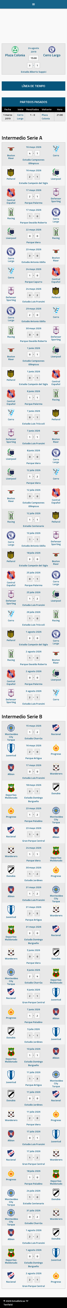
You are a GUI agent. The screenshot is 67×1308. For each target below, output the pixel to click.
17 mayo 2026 (33, 190)
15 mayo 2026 (33, 725)
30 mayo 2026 (33, 328)
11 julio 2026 (33, 1072)
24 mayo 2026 (33, 269)
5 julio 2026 (33, 1029)
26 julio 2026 (33, 612)
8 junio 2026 (33, 450)
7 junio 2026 (33, 411)
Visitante (47, 109)
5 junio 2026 (33, 950)
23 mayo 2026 (33, 249)
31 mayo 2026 (33, 887)
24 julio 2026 (33, 1190)
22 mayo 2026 (33, 229)
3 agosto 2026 (33, 691)
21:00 (60, 115)
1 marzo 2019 (7, 116)
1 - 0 (32, 115)
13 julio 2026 (33, 533)
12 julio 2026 (33, 470)
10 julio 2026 (33, 1049)
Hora (59, 109)
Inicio (20, 109)
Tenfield (8, 1304)
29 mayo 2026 (33, 308)
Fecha (7, 109)
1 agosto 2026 (33, 631)
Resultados (32, 109)
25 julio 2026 (33, 572)
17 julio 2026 (33, 1131)
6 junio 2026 (33, 391)
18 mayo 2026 (33, 785)
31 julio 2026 (33, 1210)
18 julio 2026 (33, 552)
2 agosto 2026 (33, 651)
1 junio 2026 (33, 348)
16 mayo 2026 (33, 147)
